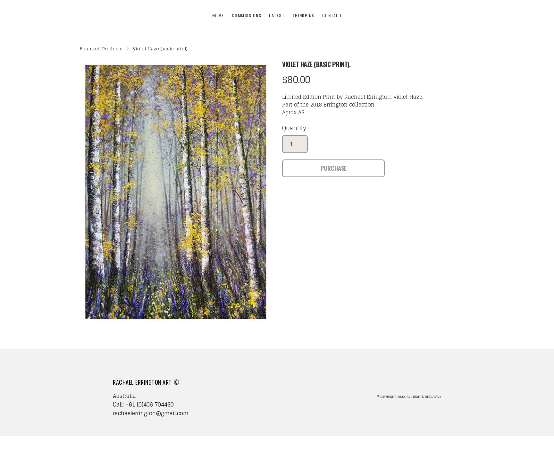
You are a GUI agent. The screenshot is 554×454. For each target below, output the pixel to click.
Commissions (247, 15)
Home (218, 15)
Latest (276, 15)
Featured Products (101, 49)
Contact (332, 15)
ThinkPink (303, 15)
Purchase (334, 168)
